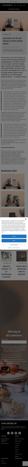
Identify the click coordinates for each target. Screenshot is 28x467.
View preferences (14, 245)
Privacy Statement (16, 247)
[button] (25, 219)
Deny (14, 240)
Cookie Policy (10, 247)
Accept (14, 236)
